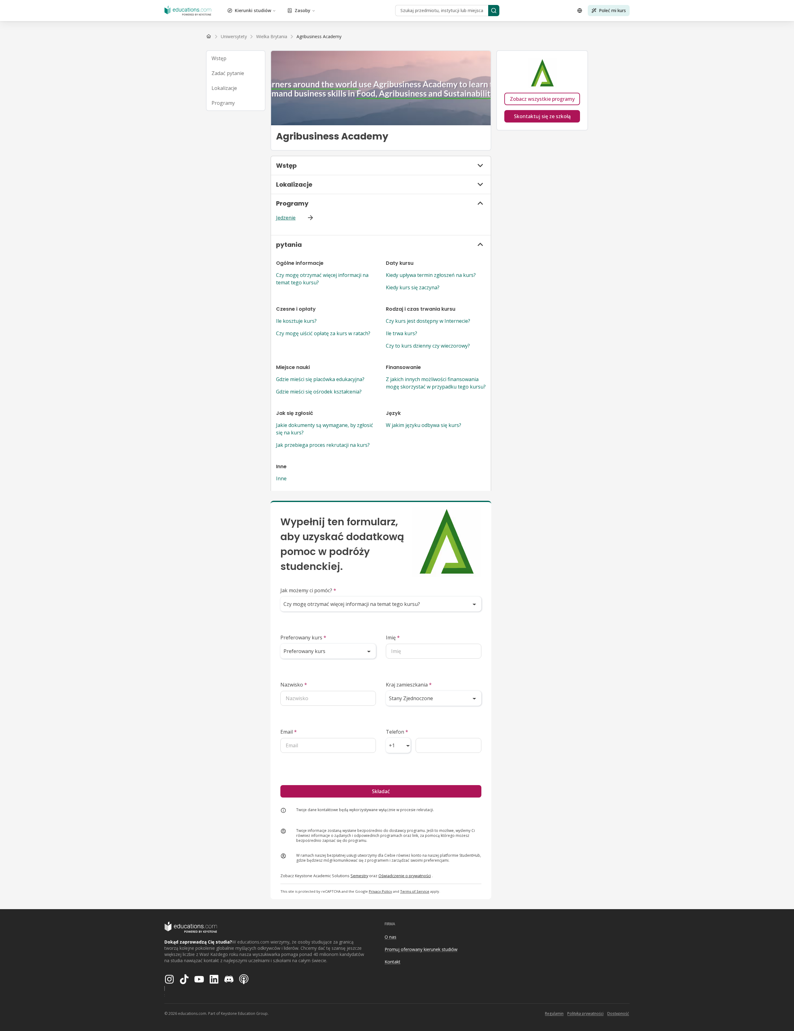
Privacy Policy (380, 891)
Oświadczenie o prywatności (404, 875)
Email (288, 731)
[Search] (493, 10)
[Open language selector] (579, 10)
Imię (393, 637)
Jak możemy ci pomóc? (308, 590)
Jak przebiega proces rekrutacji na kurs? (323, 445)
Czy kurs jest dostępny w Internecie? (428, 321)
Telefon (397, 731)
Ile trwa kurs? (401, 333)
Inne (281, 478)
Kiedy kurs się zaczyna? (412, 287)
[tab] (236, 58)
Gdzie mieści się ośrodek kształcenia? (319, 391)
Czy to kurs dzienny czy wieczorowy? (428, 345)
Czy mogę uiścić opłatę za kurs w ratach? (323, 333)
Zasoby (302, 10)
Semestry (359, 875)
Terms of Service (414, 891)
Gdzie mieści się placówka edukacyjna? (320, 379)
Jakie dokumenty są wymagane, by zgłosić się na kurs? (324, 429)
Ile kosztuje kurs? (296, 321)
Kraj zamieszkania (409, 684)
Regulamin (554, 1013)
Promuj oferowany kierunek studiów (421, 949)
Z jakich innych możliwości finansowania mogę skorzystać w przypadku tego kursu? (436, 383)
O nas (390, 937)
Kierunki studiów (253, 10)
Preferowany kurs (303, 637)
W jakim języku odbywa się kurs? (423, 425)
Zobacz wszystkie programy (542, 99)
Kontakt (392, 962)
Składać (381, 791)
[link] (319, 36)
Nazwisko (293, 684)
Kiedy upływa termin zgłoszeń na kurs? (431, 275)
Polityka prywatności (585, 1013)
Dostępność (618, 1013)
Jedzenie (286, 217)
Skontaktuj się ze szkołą (542, 116)
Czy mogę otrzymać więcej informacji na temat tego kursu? (322, 279)
